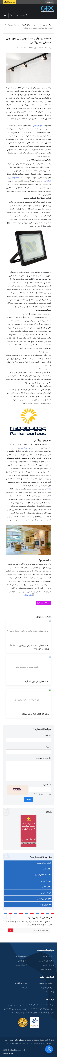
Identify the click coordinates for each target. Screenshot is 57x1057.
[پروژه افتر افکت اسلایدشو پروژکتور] (28, 700)
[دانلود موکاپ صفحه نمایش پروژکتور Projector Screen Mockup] (28, 631)
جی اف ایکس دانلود (45, 25)
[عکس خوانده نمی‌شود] (17, 790)
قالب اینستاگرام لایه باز (43, 875)
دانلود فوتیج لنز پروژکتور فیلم (37, 681)
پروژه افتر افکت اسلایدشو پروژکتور (35, 714)
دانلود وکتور (22, 960)
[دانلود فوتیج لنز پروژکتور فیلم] (28, 667)
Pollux (49, 489)
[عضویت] (10, 930)
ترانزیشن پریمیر (21, 965)
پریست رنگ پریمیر (46, 969)
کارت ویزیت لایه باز (46, 960)
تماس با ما (48, 992)
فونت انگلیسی (46, 893)
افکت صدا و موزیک (44, 863)
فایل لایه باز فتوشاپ (43, 898)
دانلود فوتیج (46, 869)
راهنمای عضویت (46, 987)
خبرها (35, 25)
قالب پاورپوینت (45, 904)
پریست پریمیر (46, 881)
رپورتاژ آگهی (27, 25)
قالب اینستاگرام (21, 956)
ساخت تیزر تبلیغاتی (45, 983)
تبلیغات (24, 987)
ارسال (28, 799)
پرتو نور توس (38, 125)
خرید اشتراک (8, 2)
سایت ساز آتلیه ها (21, 983)
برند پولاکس (25, 448)
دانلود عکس (46, 887)
